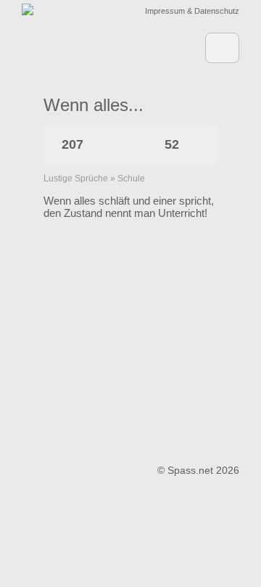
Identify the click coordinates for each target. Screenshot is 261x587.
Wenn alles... (94, 105)
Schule (131, 178)
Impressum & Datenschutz (192, 11)
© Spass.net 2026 (198, 470)
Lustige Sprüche (76, 178)
